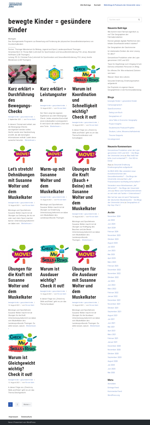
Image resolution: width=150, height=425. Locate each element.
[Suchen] (139, 19)
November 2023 (114, 235)
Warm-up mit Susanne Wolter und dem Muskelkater (52, 180)
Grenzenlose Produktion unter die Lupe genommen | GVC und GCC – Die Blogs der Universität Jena (123, 153)
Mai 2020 (111, 373)
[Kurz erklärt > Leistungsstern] (54, 74)
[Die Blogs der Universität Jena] (15, 5)
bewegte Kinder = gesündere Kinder (20, 117)
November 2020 (114, 350)
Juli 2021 (111, 319)
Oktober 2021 (113, 308)
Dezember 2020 (114, 346)
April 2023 (112, 258)
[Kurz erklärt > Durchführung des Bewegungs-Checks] (22, 74)
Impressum (13, 417)
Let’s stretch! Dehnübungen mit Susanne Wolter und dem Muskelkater (21, 183)
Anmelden (112, 384)
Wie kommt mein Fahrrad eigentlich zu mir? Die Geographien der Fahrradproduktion (123, 34)
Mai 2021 (111, 327)
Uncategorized (114, 139)
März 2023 (112, 262)
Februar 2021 (113, 338)
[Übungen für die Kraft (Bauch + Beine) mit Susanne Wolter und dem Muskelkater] (86, 154)
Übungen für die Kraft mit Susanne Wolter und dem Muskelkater (20, 283)
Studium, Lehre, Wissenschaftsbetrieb (124, 131)
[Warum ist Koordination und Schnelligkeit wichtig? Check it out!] (86, 74)
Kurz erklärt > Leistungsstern (53, 94)
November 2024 (114, 216)
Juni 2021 (111, 323)
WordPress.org (114, 395)
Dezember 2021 (114, 300)
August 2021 (113, 315)
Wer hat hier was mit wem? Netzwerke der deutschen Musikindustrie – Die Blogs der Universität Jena (125, 200)
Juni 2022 (111, 285)
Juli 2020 (111, 365)
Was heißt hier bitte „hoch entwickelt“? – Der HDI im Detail (123, 158)
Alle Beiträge (85, 5)
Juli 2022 (111, 281)
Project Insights (115, 124)
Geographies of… (115, 116)
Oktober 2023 (113, 239)
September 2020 (114, 357)
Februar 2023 (113, 266)
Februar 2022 (113, 293)
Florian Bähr (31, 119)
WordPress (31, 422)
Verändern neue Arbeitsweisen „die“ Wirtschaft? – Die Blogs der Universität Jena (123, 188)
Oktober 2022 (113, 277)
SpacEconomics (114, 109)
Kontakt (97, 5)
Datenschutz (26, 417)
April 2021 (112, 331)
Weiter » (27, 404)
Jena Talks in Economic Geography (123, 120)
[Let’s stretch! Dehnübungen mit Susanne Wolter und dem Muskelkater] (22, 154)
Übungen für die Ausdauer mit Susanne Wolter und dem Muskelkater (84, 283)
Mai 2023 (111, 254)
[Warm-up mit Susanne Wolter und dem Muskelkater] (54, 154)
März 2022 (112, 289)
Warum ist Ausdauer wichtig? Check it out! (52, 277)
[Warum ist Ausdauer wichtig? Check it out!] (54, 254)
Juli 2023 (111, 247)
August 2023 (113, 243)
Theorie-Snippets (116, 135)
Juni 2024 (111, 224)
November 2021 (114, 304)
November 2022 (114, 273)
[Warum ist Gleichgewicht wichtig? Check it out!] (22, 342)
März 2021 (112, 334)
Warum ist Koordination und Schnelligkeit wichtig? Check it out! (84, 103)
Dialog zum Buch (115, 112)
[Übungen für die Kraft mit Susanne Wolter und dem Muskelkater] (22, 254)
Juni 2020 (111, 369)
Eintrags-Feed (113, 388)
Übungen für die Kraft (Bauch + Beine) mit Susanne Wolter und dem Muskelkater (84, 188)
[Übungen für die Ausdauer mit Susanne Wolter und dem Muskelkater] (86, 254)
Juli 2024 (111, 220)
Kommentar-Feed (115, 391)
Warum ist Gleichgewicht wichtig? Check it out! (21, 366)
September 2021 (114, 312)
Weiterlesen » (30, 140)
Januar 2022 (112, 296)
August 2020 (113, 361)
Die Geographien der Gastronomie (121, 47)
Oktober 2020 (113, 354)
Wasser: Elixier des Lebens (118, 77)
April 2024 (112, 228)
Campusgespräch (115, 105)
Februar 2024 (113, 232)
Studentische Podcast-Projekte (121, 128)
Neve (10, 422)
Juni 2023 (111, 251)
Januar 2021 (112, 342)
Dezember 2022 (114, 270)
